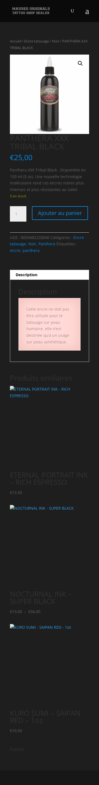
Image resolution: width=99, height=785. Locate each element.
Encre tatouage (36, 41)
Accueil (15, 41)
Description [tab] (26, 274)
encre (15, 250)
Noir (55, 41)
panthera (31, 250)
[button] (80, 63)
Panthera (46, 243)
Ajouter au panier (60, 213)
